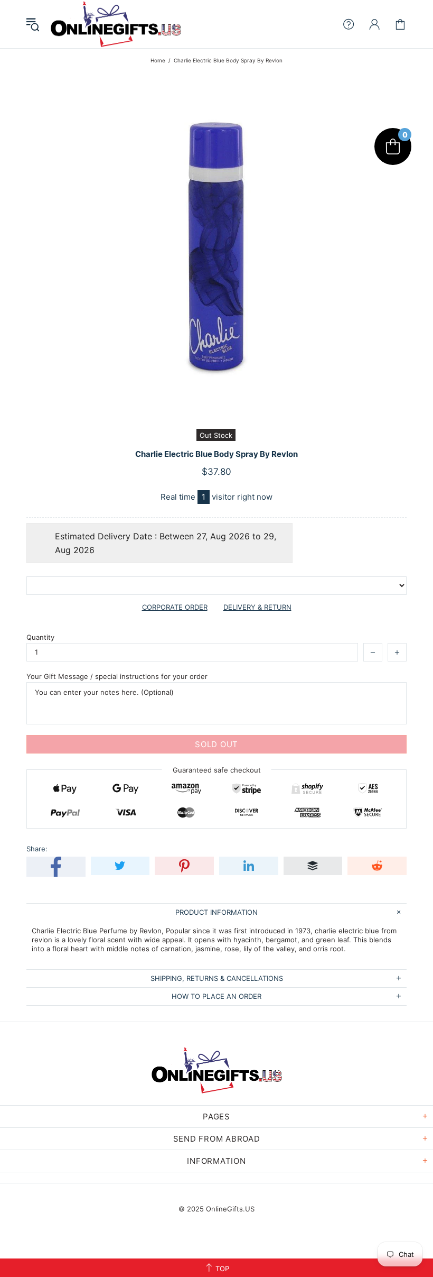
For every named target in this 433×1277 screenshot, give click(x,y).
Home (157, 60)
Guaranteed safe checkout (217, 770)
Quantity (40, 637)
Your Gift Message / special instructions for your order (117, 676)
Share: (37, 848)
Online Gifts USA (116, 24)
